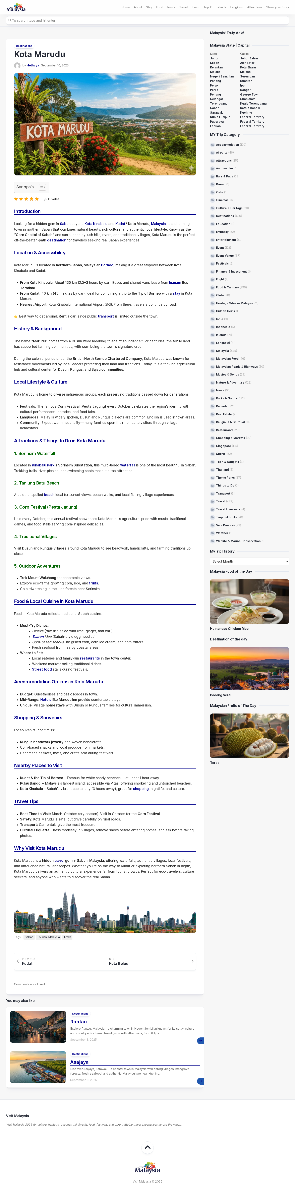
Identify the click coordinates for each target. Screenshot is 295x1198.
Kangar (245, 90)
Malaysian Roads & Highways (237, 366)
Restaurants (224, 430)
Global (220, 295)
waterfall (127, 465)
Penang (215, 94)
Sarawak (216, 112)
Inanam (175, 283)
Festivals (222, 263)
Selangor (216, 99)
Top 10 (208, 7)
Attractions (254, 7)
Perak (214, 85)
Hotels (45, 700)
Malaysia (158, 224)
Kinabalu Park (43, 465)
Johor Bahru (249, 58)
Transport (223, 493)
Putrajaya (217, 121)
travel (59, 861)
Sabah (65, 224)
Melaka (215, 71)
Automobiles (225, 168)
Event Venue (225, 255)
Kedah (214, 62)
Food (159, 7)
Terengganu (219, 103)
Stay (149, 7)
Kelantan (216, 67)
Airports (221, 152)
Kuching (246, 112)
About (138, 7)
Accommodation (227, 144)
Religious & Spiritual (230, 422)
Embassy (222, 231)
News (171, 7)
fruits (93, 583)
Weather (222, 533)
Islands (221, 7)
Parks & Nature (227, 398)
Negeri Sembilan (222, 76)
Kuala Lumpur (220, 117)
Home (125, 7)
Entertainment (226, 239)
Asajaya (79, 1062)
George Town (249, 94)
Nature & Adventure (230, 382)
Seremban (247, 76)
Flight (220, 279)
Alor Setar (247, 62)
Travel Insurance (228, 509)
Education (223, 224)
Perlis (214, 90)
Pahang (215, 80)
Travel (183, 7)
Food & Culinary (227, 287)
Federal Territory (252, 117)
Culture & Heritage (229, 208)
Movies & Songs (227, 374)
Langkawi (236, 7)
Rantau (78, 1022)
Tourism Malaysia (48, 937)
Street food (42, 669)
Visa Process (225, 525)
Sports (221, 453)
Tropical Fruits (226, 517)
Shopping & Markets (230, 438)
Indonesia (223, 327)
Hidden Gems (225, 311)
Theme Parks (225, 477)
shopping (141, 789)
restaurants (90, 658)
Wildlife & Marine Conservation (238, 541)
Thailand (222, 469)
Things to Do (225, 485)
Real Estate (224, 414)
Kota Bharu (248, 67)
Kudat (120, 224)
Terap (215, 763)
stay (176, 293)
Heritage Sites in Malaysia (234, 303)
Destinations (24, 45)
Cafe (219, 192)
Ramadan (222, 406)
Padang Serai (220, 695)
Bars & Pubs (224, 176)
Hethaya (33, 65)
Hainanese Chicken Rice (229, 629)
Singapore (223, 446)
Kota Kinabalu (95, 224)
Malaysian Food (227, 358)
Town (67, 937)
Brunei (220, 184)
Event (195, 7)
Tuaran (38, 637)
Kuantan (246, 80)
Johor (214, 58)
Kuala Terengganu (253, 103)
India (219, 319)
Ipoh (243, 85)
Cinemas (222, 200)
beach (49, 495)
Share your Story (277, 7)
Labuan (215, 126)
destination (56, 240)
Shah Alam (247, 99)
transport (106, 316)
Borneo (107, 265)
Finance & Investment (231, 271)
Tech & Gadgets (227, 461)
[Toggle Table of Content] (40, 187)
